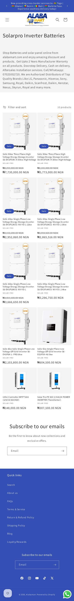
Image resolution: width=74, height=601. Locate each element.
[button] (7, 20)
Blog (9, 533)
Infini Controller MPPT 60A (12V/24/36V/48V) (16, 398)
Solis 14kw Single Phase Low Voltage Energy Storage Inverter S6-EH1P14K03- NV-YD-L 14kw (53, 287)
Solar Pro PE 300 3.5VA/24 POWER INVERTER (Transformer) (53, 398)
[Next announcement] (67, 6)
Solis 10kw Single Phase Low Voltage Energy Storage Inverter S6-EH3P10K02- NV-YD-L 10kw (53, 222)
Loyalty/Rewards (17, 541)
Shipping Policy (16, 525)
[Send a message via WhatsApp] (67, 594)
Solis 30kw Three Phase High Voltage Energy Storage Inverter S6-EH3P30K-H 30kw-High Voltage (54, 157)
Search (11, 484)
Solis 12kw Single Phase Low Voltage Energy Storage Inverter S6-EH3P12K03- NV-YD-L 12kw (18, 222)
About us (12, 493)
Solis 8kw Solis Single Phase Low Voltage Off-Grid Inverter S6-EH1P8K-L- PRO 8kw (19, 351)
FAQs (10, 501)
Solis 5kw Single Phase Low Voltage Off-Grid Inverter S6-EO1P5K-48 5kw (51, 351)
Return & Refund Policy (20, 517)
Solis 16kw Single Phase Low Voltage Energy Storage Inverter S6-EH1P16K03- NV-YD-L (18, 287)
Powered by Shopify (46, 594)
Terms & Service (16, 509)
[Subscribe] (63, 451)
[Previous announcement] (7, 6)
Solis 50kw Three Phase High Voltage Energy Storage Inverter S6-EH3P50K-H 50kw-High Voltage (19, 157)
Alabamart (31, 594)
